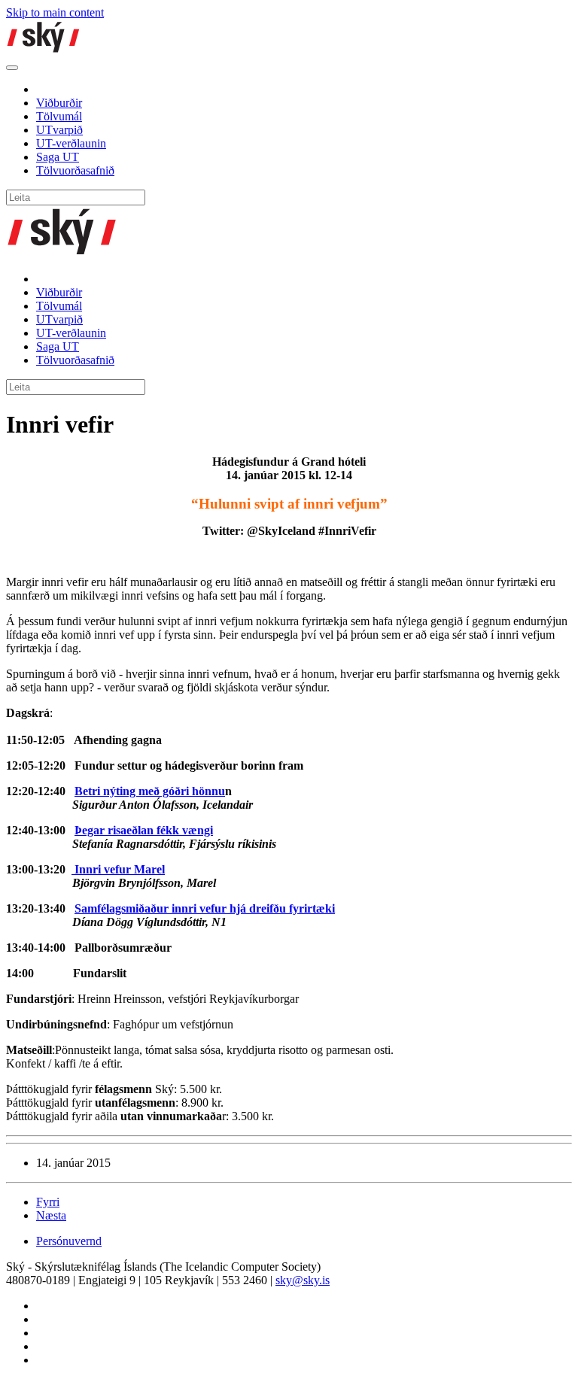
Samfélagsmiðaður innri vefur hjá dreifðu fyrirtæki (205, 908)
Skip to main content (55, 12)
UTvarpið (59, 129)
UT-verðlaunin (71, 143)
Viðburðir (59, 102)
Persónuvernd (69, 1241)
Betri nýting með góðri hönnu (150, 791)
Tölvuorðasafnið (75, 170)
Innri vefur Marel (118, 869)
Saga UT (57, 156)
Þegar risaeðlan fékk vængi (144, 830)
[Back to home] (43, 50)
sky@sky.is (302, 1280)
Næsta (51, 1215)
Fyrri (47, 1201)
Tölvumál (59, 116)
